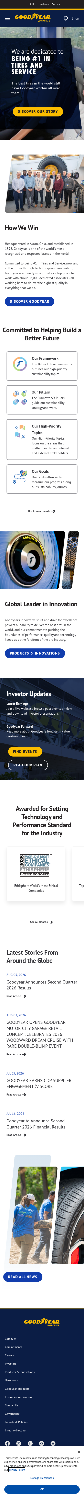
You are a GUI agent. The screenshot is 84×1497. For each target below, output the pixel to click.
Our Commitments (39, 511)
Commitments (13, 1347)
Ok (42, 1489)
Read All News (23, 1276)
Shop (75, 18)
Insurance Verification (18, 1397)
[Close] (79, 1452)
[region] (42, 1471)
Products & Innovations (35, 653)
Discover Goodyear (29, 301)
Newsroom (11, 1380)
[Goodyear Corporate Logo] (33, 18)
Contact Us (11, 1405)
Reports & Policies (16, 1422)
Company (11, 1338)
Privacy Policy (17, 1470)
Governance (12, 1413)
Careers (9, 1355)
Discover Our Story (38, 111)
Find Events (25, 751)
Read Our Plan (28, 765)
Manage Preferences (41, 1477)
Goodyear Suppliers (17, 1388)
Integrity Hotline (15, 1430)
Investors (10, 1363)
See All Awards (39, 922)
